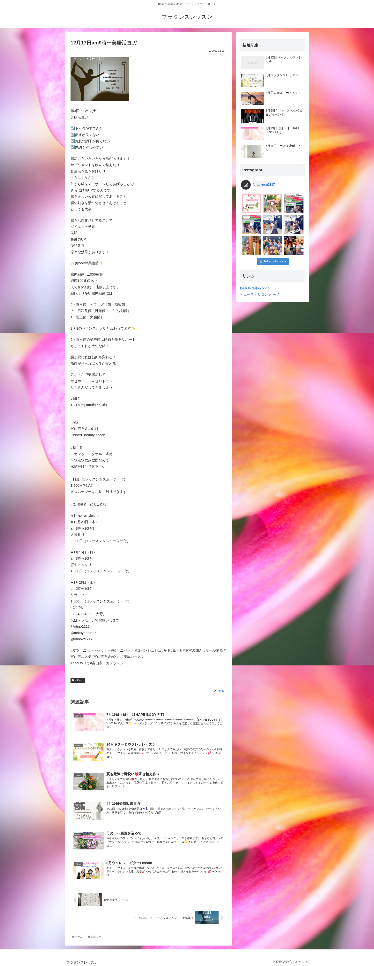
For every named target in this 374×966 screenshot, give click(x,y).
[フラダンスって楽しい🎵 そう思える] (293, 224)
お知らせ (79, 680)
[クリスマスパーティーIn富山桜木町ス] (293, 245)
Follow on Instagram (275, 261)
